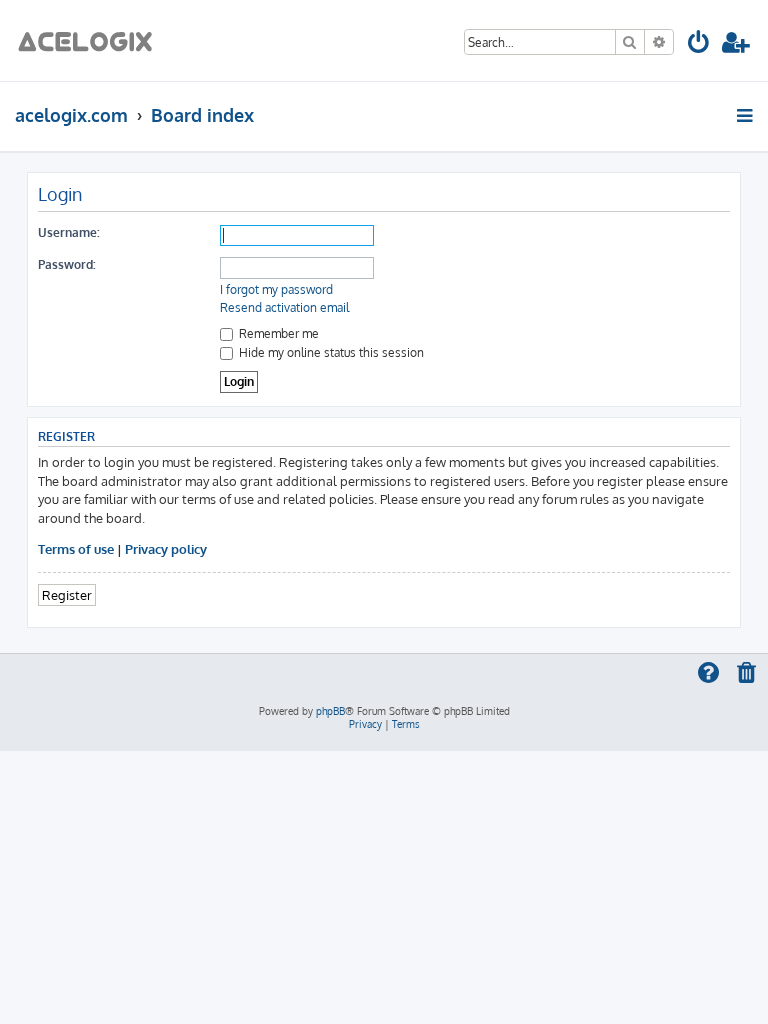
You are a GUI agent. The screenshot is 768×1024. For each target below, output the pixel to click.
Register (67, 594)
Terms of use (76, 548)
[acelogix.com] (91, 40)
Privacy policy (166, 548)
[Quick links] (746, 115)
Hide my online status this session (330, 352)
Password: (67, 264)
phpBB (330, 711)
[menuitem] (699, 45)
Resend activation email (284, 307)
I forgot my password (276, 289)
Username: (69, 232)
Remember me (277, 333)
